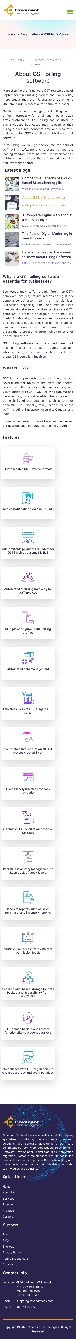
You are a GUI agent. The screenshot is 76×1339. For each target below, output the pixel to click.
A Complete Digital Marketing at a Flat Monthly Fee (47, 217)
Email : (28, 1301)
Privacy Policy (12, 1252)
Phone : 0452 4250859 (20, 1307)
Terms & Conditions (16, 1258)
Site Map (8, 1246)
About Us (9, 1192)
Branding (9, 1204)
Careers (8, 1216)
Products (9, 1210)
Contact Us (10, 1264)
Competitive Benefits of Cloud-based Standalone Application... (47, 180)
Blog (24, 34)
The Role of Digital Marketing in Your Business (47, 236)
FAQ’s (6, 1240)
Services (8, 1198)
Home (11, 34)
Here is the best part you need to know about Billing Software (46, 254)
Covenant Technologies (47, 59)
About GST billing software (43, 197)
